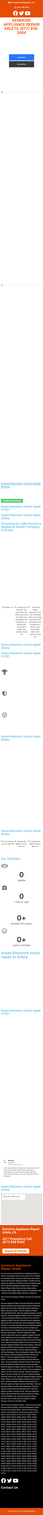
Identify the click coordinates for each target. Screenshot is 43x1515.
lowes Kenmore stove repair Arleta (21, 485)
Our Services (21, 64)
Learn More (21, 57)
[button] (3, 1168)
